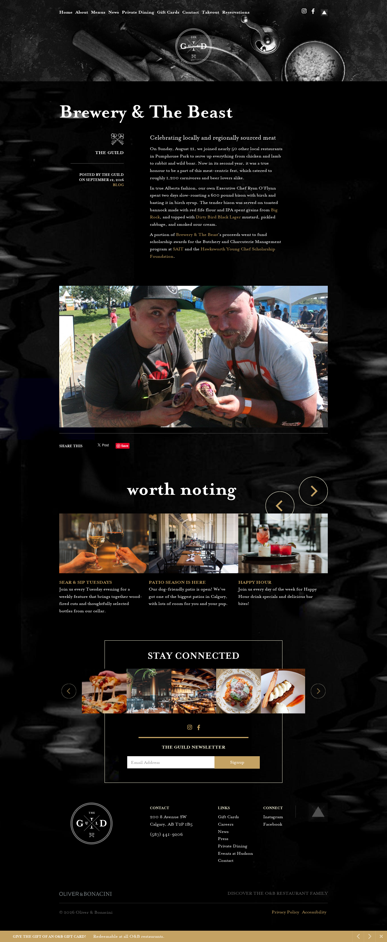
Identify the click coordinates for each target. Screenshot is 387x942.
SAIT (178, 249)
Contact (190, 12)
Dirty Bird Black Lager (219, 217)
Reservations (236, 12)
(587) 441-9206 (166, 834)
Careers (225, 824)
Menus (98, 12)
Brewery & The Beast (197, 234)
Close (381, 936)
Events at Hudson (235, 853)
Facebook (313, 11)
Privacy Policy (285, 912)
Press (223, 838)
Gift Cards (168, 12)
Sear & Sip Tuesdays (85, 582)
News (113, 12)
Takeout (210, 12)
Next (314, 356)
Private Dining (138, 12)
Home (66, 12)
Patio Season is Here (177, 582)
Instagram (304, 10)
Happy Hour (254, 582)
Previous (72, 356)
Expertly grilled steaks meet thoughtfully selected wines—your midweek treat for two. (147, 936)
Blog (118, 185)
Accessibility (314, 912)
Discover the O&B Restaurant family (277, 893)
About (81, 12)
